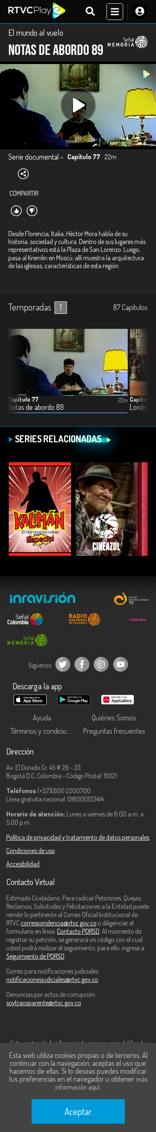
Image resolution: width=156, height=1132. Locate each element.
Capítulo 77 (23, 399)
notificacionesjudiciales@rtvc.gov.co (52, 979)
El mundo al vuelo (35, 32)
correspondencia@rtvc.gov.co (59, 923)
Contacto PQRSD (78, 931)
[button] (137, 377)
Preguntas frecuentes (114, 730)
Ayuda (42, 717)
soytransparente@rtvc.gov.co (43, 1003)
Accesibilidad (23, 864)
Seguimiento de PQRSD (35, 956)
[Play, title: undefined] (78, 105)
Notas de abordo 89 (36, 407)
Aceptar (78, 1111)
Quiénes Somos (114, 717)
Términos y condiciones (43, 730)
